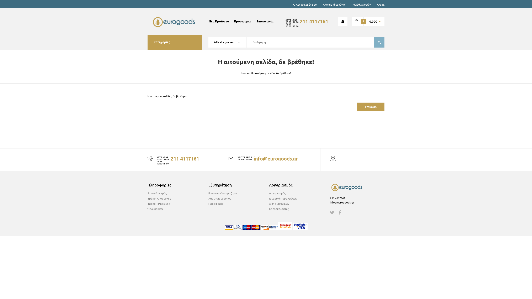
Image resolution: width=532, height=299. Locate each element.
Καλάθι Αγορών (362, 4)
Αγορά (380, 4)
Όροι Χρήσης (155, 208)
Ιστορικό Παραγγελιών (283, 198)
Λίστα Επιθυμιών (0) (334, 4)
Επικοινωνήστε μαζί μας (222, 193)
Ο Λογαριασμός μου (305, 4)
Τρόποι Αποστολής (159, 198)
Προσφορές (215, 203)
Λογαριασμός (277, 193)
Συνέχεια (371, 107)
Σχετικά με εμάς (157, 193)
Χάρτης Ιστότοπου (219, 198)
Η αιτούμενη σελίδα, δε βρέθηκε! (271, 73)
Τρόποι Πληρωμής (159, 203)
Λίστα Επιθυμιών (279, 203)
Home (245, 73)
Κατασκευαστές (279, 208)
